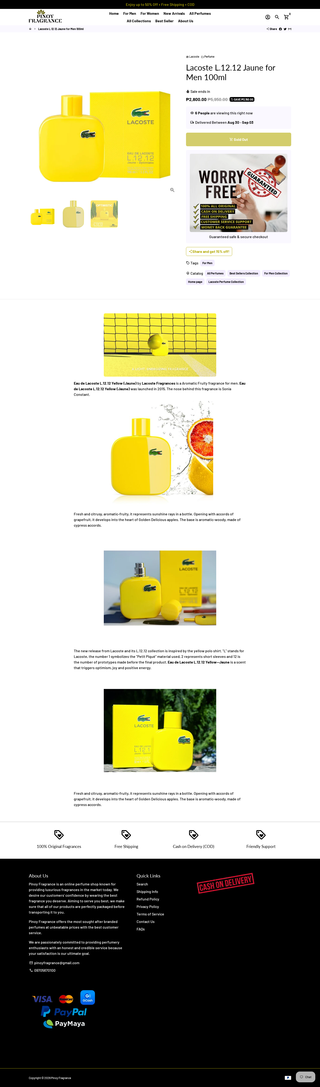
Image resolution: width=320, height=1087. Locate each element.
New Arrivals (174, 13)
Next (172, 121)
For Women (150, 13)
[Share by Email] (289, 28)
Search (142, 884)
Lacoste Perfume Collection (226, 281)
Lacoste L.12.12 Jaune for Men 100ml (61, 28)
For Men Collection (276, 273)
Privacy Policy (148, 906)
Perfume (207, 56)
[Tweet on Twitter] (285, 28)
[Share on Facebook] (280, 28)
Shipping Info (147, 891)
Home (114, 13)
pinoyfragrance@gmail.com (54, 962)
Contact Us (146, 921)
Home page (195, 281)
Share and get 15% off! (209, 251)
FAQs (141, 929)
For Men (129, 13)
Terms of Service (150, 914)
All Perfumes (200, 13)
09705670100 (42, 970)
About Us (185, 21)
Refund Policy (148, 899)
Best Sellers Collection (244, 273)
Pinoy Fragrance (61, 1078)
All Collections (139, 21)
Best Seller (164, 21)
